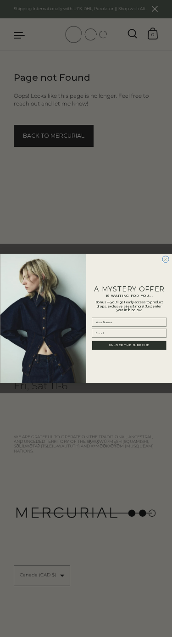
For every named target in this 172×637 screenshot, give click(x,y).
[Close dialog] (165, 259)
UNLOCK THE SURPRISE (129, 345)
